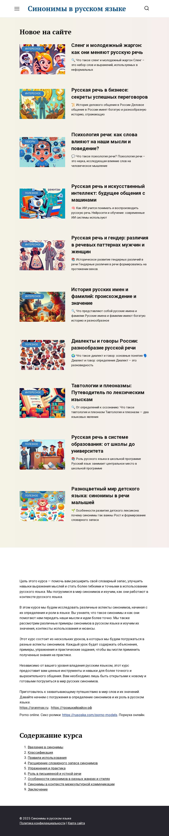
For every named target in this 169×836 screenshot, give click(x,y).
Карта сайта (76, 823)
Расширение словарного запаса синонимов (63, 763)
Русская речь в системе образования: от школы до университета (103, 444)
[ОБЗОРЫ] (42, 164)
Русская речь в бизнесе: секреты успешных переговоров (109, 93)
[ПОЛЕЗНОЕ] (42, 216)
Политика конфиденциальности (42, 823)
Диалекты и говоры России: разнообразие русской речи (104, 344)
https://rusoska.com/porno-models (89, 715)
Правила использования (47, 758)
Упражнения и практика (47, 768)
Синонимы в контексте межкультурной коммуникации (71, 784)
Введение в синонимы (45, 747)
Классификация (40, 752)
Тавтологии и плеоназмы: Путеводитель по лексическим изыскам (107, 392)
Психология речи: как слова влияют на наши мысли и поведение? (104, 142)
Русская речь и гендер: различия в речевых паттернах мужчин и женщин (109, 245)
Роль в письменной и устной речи (54, 773)
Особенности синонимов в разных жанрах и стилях (69, 779)
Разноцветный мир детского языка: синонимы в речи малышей (105, 496)
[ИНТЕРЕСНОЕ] (42, 71)
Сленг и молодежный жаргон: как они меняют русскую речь (107, 49)
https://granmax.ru (34, 708)
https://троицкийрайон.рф (71, 708)
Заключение (38, 789)
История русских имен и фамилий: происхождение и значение (103, 296)
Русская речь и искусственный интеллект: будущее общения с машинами (108, 193)
